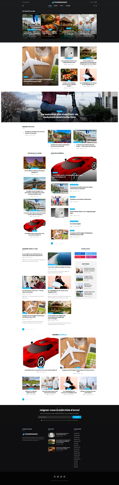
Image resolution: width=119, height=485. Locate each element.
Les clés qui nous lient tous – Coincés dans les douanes (33, 291)
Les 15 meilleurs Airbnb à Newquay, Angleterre (34, 171)
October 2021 (76, 457)
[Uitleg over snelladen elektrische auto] (31, 383)
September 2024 (77, 441)
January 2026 (76, 433)
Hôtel (61, 5)
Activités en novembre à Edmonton (80, 199)
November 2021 (77, 455)
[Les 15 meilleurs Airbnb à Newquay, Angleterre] (35, 163)
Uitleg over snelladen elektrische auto (31, 392)
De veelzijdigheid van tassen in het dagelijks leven (88, 83)
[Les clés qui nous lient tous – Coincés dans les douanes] (34, 282)
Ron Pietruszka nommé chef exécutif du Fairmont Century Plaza (87, 33)
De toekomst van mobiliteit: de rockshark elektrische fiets (59, 116)
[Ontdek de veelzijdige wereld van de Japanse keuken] (50, 26)
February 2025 (77, 439)
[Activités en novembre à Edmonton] (59, 201)
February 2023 (77, 449)
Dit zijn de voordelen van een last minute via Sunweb (35, 132)
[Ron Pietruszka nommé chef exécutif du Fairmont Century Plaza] (87, 26)
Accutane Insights (75, 224)
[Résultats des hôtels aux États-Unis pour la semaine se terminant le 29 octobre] (79, 270)
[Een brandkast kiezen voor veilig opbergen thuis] (69, 53)
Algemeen (31, 389)
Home (50, 5)
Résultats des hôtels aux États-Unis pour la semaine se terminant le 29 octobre (89, 270)
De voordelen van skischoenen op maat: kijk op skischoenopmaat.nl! (32, 254)
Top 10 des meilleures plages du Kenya (59, 267)
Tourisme (68, 5)
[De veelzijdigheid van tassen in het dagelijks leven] (88, 75)
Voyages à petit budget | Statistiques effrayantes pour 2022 (38, 80)
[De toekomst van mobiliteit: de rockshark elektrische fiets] (59, 107)
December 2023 (77, 447)
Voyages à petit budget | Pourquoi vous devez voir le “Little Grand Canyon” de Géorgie (89, 277)
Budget (56, 5)
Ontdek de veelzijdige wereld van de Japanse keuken (50, 33)
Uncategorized (31, 29)
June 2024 (76, 443)
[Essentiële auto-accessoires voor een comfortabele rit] (35, 225)
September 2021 (77, 459)
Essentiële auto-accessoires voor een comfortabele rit (34, 234)
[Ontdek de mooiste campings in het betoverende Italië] (59, 136)
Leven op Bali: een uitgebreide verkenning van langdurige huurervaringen (69, 32)
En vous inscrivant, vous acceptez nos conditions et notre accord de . (60, 420)
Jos (27, 36)
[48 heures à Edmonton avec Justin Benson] (79, 286)
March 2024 (76, 445)
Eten (50, 29)
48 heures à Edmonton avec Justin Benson (88, 285)
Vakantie (69, 28)
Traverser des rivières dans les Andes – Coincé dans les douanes (31, 33)
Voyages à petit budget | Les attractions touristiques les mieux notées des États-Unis (35, 192)
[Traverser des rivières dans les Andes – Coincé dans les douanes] (31, 26)
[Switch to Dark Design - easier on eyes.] (94, 5)
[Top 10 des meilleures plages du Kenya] (59, 258)
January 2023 (76, 451)
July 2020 (76, 463)
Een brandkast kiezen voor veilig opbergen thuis (69, 61)
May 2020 (76, 465)
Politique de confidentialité (73, 420)
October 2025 (76, 437)
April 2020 (76, 466)
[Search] (96, 6)
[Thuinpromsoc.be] (59, 2)
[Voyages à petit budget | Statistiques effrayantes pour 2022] (40, 66)
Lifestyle (69, 58)
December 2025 (77, 435)
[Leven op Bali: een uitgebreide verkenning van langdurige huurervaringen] (69, 26)
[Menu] (23, 6)
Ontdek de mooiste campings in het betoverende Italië (60, 145)
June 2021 (76, 461)
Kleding (88, 80)
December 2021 (77, 453)
